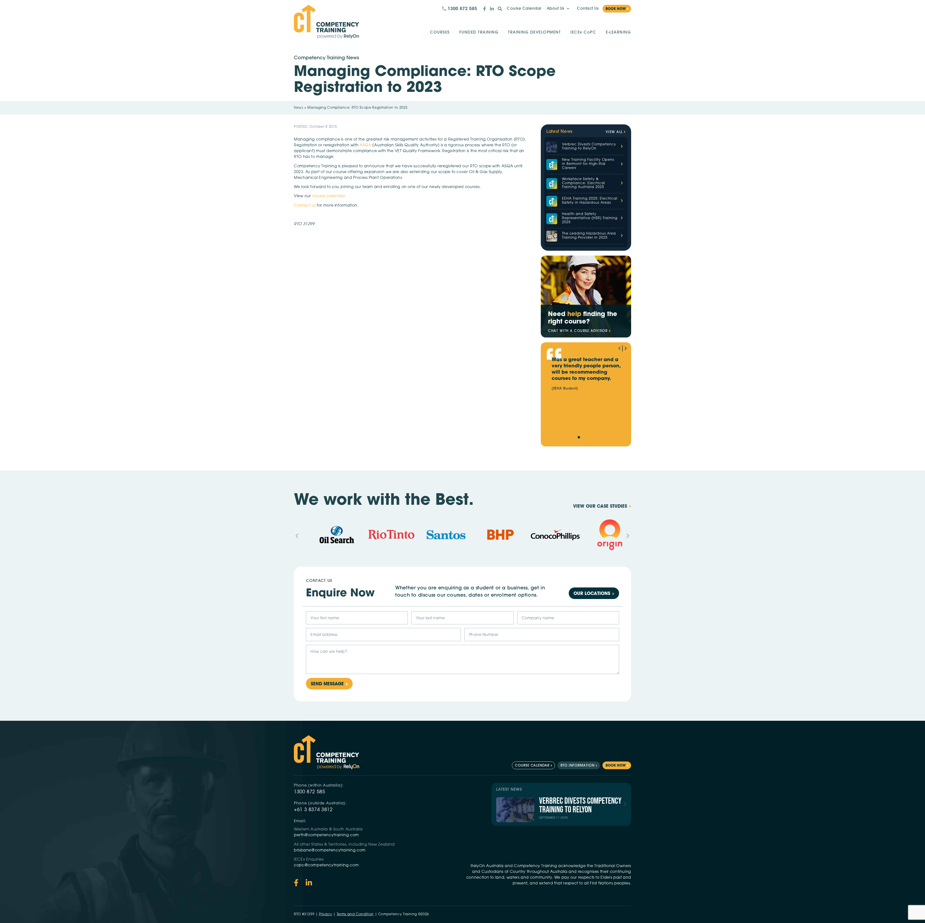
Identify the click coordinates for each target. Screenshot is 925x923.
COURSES (440, 32)
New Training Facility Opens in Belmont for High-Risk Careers (588, 164)
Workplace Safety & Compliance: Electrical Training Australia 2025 (583, 183)
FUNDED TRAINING (479, 32)
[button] (626, 348)
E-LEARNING (618, 32)
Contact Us (588, 9)
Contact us (305, 206)
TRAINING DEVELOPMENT (534, 32)
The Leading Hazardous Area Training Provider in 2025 (589, 236)
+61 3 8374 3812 (313, 810)
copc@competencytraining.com (327, 865)
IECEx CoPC (583, 32)
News (298, 108)
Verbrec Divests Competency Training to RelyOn (589, 146)
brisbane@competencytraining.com (330, 850)
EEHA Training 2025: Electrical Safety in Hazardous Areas (589, 201)
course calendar (328, 196)
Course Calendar (524, 9)
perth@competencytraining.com (326, 835)
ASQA (366, 145)
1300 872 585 (309, 792)
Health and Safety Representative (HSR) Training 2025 (589, 218)
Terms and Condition (355, 914)
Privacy (325, 914)
